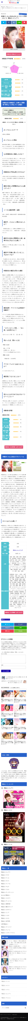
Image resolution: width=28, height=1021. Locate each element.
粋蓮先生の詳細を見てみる (13, 54)
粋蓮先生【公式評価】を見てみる (13, 447)
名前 (2, 665)
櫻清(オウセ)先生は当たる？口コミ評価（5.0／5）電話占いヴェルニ (18, 953)
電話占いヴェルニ (6, 997)
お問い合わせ (15, 1014)
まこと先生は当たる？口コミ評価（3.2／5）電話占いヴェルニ (17, 960)
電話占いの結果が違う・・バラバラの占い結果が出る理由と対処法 (17, 948)
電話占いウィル (6, 981)
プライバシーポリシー (7, 1014)
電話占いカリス (6, 985)
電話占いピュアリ (17, 550)
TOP (2, 1014)
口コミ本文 (4, 653)
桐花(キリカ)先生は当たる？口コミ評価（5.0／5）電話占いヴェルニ (18, 968)
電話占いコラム (6, 989)
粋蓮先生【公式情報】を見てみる (13, 612)
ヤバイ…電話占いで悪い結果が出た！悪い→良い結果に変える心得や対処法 (17, 942)
